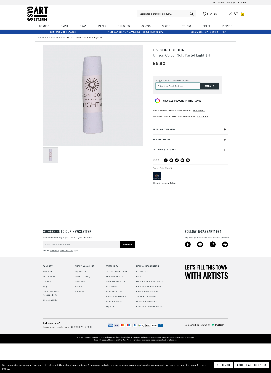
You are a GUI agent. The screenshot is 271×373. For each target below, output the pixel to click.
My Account (81, 271)
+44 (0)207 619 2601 (237, 2)
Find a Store (49, 276)
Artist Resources (114, 291)
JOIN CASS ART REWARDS (63, 32)
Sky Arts (110, 306)
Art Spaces (111, 286)
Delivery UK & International (150, 281)
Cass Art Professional (117, 271)
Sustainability (50, 300)
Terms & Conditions (146, 296)
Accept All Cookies (251, 365)
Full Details (199, 110)
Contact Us (142, 271)
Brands (78, 286)
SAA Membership (114, 276)
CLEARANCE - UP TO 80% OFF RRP (208, 32)
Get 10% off (218, 2)
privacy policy (54, 251)
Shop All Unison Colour (164, 183)
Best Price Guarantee (147, 291)
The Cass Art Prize (115, 281)
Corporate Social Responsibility (51, 293)
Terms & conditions (66, 251)
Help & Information (147, 266)
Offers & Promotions (146, 301)
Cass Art (48, 266)
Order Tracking (82, 276)
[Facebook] (166, 160)
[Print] (188, 160)
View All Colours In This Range (182, 100)
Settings (223, 365)
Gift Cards (80, 281)
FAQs (138, 276)
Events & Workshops (116, 296)
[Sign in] (231, 13)
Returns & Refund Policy (148, 286)
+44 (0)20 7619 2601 (80, 327)
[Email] (182, 160)
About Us (47, 271)
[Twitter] (177, 160)
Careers (47, 281)
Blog (45, 286)
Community (112, 266)
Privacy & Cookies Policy (149, 306)
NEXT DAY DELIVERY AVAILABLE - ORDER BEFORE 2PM (135, 32)
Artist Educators (114, 301)
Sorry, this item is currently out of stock (173, 80)
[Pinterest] (171, 160)
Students (79, 291)
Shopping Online (84, 266)
